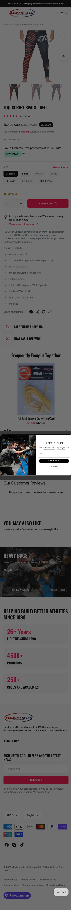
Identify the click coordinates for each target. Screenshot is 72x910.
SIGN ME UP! (52, 461)
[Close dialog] (69, 437)
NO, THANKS (52, 466)
